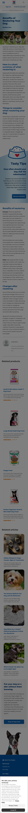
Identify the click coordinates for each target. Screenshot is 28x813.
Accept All (13, 810)
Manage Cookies (13, 805)
